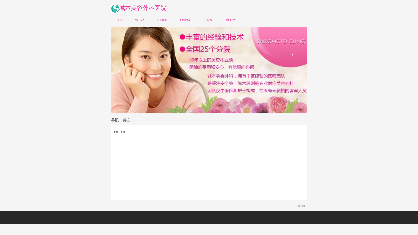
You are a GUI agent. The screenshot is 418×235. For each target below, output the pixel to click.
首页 (119, 19)
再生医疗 (230, 19)
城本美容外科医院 (142, 8)
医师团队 (162, 19)
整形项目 (139, 19)
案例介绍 (184, 19)
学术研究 (207, 19)
